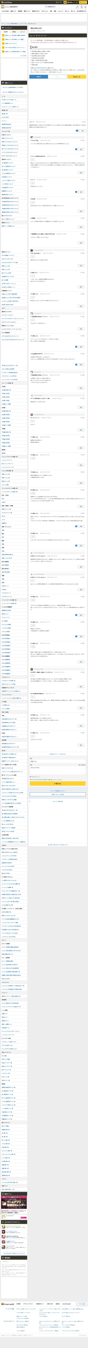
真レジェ (67, 11)
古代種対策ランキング (7, 187)
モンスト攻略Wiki (66, 1316)
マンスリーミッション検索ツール (10, 107)
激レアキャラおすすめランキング (10, 149)
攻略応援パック (6, 1028)
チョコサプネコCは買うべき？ (9, 1049)
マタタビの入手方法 (7, 870)
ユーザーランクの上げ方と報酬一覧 (11, 884)
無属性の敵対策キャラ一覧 (8, 1087)
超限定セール (5, 1020)
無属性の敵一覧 (6, 1129)
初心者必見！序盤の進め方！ (9, 757)
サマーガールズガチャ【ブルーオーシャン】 (13, 318)
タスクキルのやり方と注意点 (9, 796)
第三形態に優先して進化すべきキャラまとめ (13, 817)
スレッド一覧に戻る (58, 801)
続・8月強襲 (5, 280)
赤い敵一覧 (4, 1133)
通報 (84, 121)
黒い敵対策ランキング (7, 170)
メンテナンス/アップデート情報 (10, 922)
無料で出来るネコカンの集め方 (10, 852)
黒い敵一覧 (4, 1136)
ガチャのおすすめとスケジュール (10, 336)
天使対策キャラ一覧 (7, 1112)
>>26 (33, 647)
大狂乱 (3, 502)
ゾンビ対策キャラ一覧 (7, 1108)
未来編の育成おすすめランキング (10, 205)
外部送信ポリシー (40, 1304)
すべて (57, 76)
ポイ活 (59, 2)
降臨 (55, 11)
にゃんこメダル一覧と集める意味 (10, 901)
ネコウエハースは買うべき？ (9, 1042)
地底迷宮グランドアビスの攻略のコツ (11, 691)
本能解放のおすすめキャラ (8, 726)
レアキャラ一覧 (6, 1073)
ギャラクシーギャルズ (7, 315)
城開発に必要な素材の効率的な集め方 (11, 975)
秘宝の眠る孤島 (6, 572)
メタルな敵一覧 (6, 1143)
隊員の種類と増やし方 (7, 954)
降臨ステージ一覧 (6, 509)
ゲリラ (3, 519)
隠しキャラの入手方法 (7, 824)
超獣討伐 (4, 523)
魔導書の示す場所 (6, 610)
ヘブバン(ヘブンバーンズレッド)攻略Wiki (48, 1325)
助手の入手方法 (6, 978)
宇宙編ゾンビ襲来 (6, 446)
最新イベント (27, 11)
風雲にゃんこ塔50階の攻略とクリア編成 (15, 51)
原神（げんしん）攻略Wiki (22, 1321)
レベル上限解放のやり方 (8, 820)
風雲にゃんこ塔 (6, 266)
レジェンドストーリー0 (8, 467)
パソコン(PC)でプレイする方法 (10, 933)
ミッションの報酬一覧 (7, 887)
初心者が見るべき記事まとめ (9, 754)
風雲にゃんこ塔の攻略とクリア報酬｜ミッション (16, 39)
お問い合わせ (50, 1304)
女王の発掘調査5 (6, 673)
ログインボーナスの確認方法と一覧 (11, 891)
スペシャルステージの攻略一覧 (10, 491)
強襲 (3, 579)
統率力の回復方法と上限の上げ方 (10, 789)
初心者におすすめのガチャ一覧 (10, 365)
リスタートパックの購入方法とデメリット (12, 771)
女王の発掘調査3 (6, 666)
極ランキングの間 (6, 273)
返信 (83, 130)
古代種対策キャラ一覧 (7, 1115)
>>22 (33, 600)
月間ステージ (5, 586)
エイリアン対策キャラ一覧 (8, 1105)
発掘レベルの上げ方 (7, 558)
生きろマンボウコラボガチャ (9, 322)
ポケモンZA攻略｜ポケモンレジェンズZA (26, 1309)
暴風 (3, 530)
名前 (31, 758)
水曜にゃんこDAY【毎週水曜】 (10, 294)
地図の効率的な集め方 (7, 554)
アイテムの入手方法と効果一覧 (10, 1182)
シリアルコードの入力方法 (8, 936)
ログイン (84, 2)
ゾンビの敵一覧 (6, 1158)
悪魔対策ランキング (7, 191)
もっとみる (23, 55)
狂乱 (51, 11)
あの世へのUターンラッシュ (9, 283)
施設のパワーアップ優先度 (8, 828)
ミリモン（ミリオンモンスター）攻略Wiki (49, 1331)
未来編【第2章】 (6, 418)
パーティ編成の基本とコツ (8, 782)
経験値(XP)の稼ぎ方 (7, 863)
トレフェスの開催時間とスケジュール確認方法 (13, 842)
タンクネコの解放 (6, 624)
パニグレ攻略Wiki (66, 1327)
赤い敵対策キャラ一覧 (7, 1091)
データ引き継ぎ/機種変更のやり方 (10, 919)
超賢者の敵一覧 (6, 1175)
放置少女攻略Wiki (20, 1327)
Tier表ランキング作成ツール (9, 99)
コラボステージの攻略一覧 (8, 680)
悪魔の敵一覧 (5, 1165)
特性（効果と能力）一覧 (8, 1189)
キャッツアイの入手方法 (8, 866)
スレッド (23, 32)
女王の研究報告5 (6, 652)
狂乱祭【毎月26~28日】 (8, 304)
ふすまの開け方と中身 (7, 905)
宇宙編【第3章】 (6, 442)
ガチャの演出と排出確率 (8, 369)
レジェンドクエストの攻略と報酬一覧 (11, 698)
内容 (31, 765)
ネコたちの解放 (6, 631)
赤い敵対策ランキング (7, 163)
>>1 (32, 159)
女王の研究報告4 (6, 649)
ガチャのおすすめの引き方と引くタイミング (13, 339)
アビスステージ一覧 (7, 512)
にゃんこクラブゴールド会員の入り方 (11, 1006)
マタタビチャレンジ (7, 596)
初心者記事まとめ (81, 11)
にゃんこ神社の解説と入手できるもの (11, 950)
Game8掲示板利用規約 (39, 68)
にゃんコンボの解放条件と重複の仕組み (12, 989)
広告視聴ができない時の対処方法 (10, 929)
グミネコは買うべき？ (7, 1045)
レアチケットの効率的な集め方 (10, 372)
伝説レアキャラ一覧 (7, 1063)
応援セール (4, 1013)
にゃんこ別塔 (5, 484)
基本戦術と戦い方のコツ (8, 778)
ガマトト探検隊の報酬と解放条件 (10, 947)
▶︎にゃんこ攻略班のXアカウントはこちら (13, 92)
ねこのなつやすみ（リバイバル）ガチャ (12, 329)
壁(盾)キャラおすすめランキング (10, 145)
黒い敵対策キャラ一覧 (7, 1094)
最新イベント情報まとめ (8, 226)
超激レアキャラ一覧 (7, 1066)
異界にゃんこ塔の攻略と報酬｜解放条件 (15, 35)
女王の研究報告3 (6, 645)
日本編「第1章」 (6, 393)
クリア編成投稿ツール (7, 103)
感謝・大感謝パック (7, 1024)
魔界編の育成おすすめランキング (10, 212)
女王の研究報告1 (6, 638)
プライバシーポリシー (28, 1304)
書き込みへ (76, 76)
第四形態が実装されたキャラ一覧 (10, 747)
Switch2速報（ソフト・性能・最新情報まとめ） (73, 1309)
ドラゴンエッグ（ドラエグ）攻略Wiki (70, 1331)
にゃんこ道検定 (6, 708)
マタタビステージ (6, 593)
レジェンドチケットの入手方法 (10, 379)
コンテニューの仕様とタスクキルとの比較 (12, 792)
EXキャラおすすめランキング (9, 156)
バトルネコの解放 (6, 628)
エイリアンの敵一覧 (7, 1150)
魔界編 (3, 453)
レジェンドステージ (7, 460)
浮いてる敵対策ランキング (8, 166)
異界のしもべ (5, 614)
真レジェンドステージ (7, 463)
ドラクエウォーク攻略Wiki (22, 1318)
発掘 (3, 551)
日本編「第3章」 (6, 400)
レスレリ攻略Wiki (20, 1331)
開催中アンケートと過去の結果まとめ (11, 996)
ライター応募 (82, 1304)
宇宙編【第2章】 (6, 439)
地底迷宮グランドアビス (8, 276)
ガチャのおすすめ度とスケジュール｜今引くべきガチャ (16, 47)
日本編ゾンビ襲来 (6, 404)
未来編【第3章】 (6, 421)
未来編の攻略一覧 (6, 411)
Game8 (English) (66, 1304)
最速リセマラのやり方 (7, 768)
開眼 (3, 544)
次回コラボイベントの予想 (8, 684)
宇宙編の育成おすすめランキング (10, 208)
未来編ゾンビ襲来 (6, 425)
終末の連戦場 (5, 565)
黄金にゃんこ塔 (6, 481)
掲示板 (14, 32)
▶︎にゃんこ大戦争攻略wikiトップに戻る (13, 87)
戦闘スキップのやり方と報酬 (9, 799)
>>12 (33, 458)
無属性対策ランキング (7, 194)
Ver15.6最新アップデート (8, 255)
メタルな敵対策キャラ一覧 (8, 1101)
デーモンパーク (6, 617)
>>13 (33, 493)
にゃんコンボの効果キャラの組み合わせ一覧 (13, 985)
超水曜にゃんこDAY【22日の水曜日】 (11, 297)
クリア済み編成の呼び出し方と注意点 (11, 803)
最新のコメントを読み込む (58, 754)
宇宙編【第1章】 (6, 435)
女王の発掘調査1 (6, 659)
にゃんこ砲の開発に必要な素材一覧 (11, 971)
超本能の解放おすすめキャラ (9, 729)
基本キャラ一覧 (6, 1080)
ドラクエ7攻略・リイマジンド (23, 1312)
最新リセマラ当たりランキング (10, 142)
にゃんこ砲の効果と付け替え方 (10, 964)
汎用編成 (20, 11)
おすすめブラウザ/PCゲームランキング (15, 1253)
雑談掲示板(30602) (6, 124)
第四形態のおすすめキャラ (8, 743)
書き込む (58, 784)
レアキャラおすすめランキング (10, 152)
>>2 (32, 183)
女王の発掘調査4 (6, 670)
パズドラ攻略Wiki (43, 1316)
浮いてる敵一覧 (6, 1140)
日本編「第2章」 (6, 397)
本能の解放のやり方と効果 (8, 722)
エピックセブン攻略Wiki (22, 1325)
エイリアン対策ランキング (8, 180)
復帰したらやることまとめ (8, 915)
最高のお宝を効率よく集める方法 (10, 838)
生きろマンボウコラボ (7, 259)
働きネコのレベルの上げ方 (8, 785)
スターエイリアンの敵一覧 (8, 1154)
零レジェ (73, 11)
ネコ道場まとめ (6, 705)
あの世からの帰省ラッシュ (8, 287)
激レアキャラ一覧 (6, 1070)
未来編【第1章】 (6, 414)
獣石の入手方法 (6, 873)
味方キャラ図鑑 (6, 1059)
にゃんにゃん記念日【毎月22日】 (10, 301)
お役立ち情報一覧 (6, 912)
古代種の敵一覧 (6, 1161)
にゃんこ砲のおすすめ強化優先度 (10, 968)
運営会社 (58, 1304)
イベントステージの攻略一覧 (9, 603)
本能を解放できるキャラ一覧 (9, 719)
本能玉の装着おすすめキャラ (9, 736)
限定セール (4, 1017)
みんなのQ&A (5, 11)
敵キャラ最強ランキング (8, 219)
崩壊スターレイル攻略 (21, 1316)
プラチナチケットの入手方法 (9, 376)
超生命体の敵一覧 (6, 1172)
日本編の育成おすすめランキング (10, 201)
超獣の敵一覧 (5, 1168)
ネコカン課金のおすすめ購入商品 (10, 1003)
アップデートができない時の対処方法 (11, 926)
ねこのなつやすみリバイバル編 (10, 262)
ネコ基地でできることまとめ (9, 880)
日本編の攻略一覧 (6, 390)
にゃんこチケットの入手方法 (9, 855)
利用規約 (18, 1304)
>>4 (32, 202)
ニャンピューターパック (8, 1035)
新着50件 (39, 76)
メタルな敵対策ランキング (8, 173)
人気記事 (5, 32)
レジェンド (60, 11)
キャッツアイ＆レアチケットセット (11, 1031)
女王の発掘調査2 (6, 663)
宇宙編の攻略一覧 (6, 432)
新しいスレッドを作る (58, 794)
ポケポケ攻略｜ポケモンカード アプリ (71, 1312)
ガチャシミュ (45, 11)
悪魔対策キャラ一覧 (7, 1119)
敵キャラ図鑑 (5, 1126)
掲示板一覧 (4, 113)
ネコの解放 (4, 621)
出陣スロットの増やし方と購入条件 (11, 898)
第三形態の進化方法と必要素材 (10, 813)
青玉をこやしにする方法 (8, 831)
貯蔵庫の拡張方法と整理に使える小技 (11, 894)
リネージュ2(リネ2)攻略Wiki (68, 1325)
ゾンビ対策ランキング (7, 184)
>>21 (33, 536)
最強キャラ (13, 11)
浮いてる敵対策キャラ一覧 (8, 1098)
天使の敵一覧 (5, 1147)
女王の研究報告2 (6, 642)
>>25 (33, 625)
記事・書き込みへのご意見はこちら (59, 844)
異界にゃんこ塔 (6, 269)
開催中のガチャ (36, 11)
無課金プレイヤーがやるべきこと (10, 761)
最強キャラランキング (10, 43)
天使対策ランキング (7, 177)
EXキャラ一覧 (5, 1077)
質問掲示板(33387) (6, 128)
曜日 (3, 537)
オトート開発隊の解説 (7, 961)
